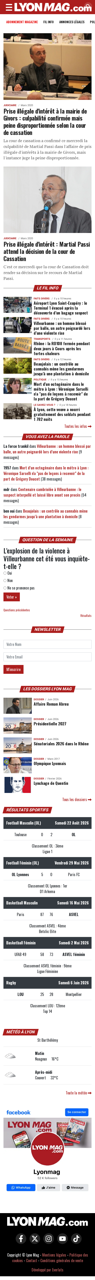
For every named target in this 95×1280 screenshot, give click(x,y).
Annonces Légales (71, 21)
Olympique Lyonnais (50, 763)
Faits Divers (42, 298)
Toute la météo (77, 1093)
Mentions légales (54, 1255)
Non (9, 580)
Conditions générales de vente (61, 1260)
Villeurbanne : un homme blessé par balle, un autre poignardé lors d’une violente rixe (62, 328)
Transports (42, 338)
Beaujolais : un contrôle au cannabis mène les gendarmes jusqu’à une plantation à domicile (61, 368)
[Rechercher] (87, 7)
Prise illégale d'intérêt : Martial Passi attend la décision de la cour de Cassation (46, 250)
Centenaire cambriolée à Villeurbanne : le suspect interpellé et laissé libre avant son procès (42, 492)
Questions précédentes (16, 610)
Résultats (86, 615)
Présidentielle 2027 (50, 723)
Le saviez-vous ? (44, 404)
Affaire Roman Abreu (51, 704)
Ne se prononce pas (20, 588)
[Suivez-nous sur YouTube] (61, 1242)
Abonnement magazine (22, 21)
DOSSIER (39, 699)
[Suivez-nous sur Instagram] (47, 1242)
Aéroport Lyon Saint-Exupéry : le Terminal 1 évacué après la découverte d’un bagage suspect (61, 308)
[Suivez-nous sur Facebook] (47, 1150)
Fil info (48, 21)
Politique (40, 379)
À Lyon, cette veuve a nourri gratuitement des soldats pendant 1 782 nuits (62, 414)
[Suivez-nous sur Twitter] (33, 1242)
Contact (31, 1260)
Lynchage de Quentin (51, 783)
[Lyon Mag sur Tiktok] (75, 1242)
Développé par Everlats (47, 1270)
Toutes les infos (76, 426)
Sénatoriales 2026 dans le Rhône (61, 743)
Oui (9, 573)
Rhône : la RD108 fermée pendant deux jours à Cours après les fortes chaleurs (62, 348)
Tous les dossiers (75, 799)
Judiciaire (9, 105)
